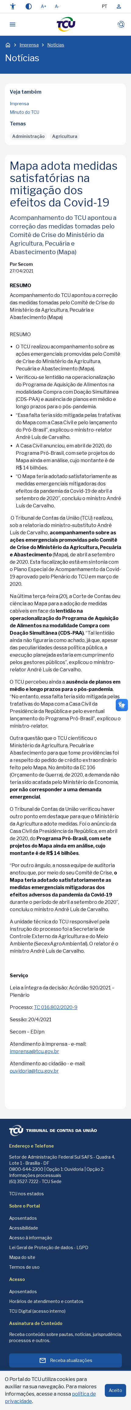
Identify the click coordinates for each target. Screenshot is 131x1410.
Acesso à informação (30, 1237)
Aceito (115, 1390)
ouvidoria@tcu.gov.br (34, 1071)
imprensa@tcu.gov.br (34, 1051)
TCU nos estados (26, 1193)
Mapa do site (22, 1257)
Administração (28, 136)
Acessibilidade (23, 1227)
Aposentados (23, 1218)
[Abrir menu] (12, 24)
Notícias (55, 44)
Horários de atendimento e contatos (46, 1301)
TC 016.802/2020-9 (55, 1007)
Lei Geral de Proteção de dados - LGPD (48, 1247)
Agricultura (64, 136)
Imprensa (29, 44)
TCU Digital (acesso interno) (37, 1311)
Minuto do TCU (24, 112)
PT (104, 6)
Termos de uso (24, 1267)
